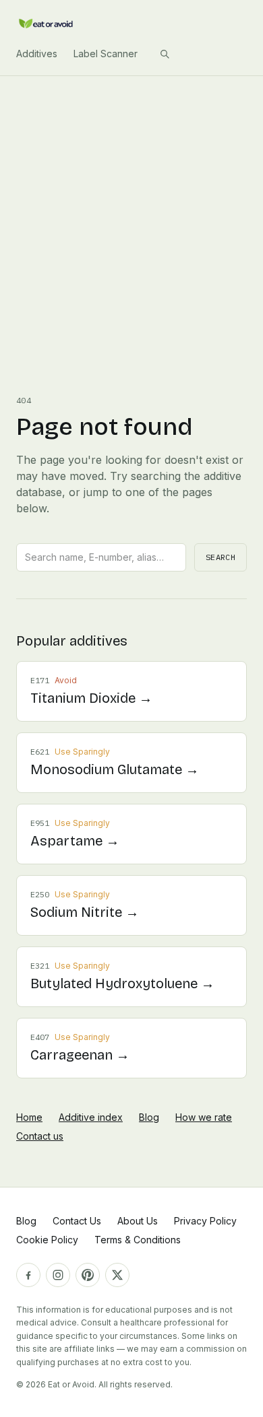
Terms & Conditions (137, 1239)
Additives (36, 53)
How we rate (203, 1117)
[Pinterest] (88, 1275)
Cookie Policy (47, 1239)
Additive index (91, 1117)
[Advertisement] (131, 214)
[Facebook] (28, 1275)
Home (29, 1117)
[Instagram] (58, 1275)
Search (220, 557)
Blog (149, 1117)
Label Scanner (106, 53)
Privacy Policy (205, 1220)
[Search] (164, 54)
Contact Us (77, 1220)
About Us (137, 1220)
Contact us (39, 1136)
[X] (117, 1275)
